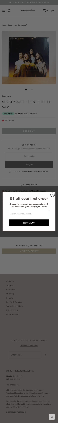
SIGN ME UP (29, 222)
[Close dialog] (53, 195)
